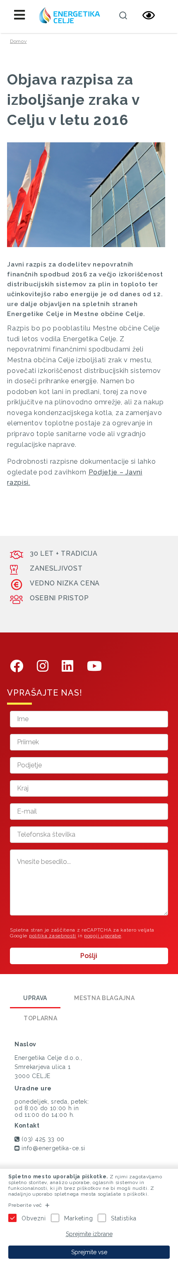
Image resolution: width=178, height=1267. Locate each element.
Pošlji (88, 956)
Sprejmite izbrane (89, 1234)
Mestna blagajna (104, 998)
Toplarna (41, 1018)
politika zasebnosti (52, 936)
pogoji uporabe (102, 936)
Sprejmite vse (89, 1252)
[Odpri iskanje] (123, 15)
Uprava (35, 998)
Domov (18, 41)
